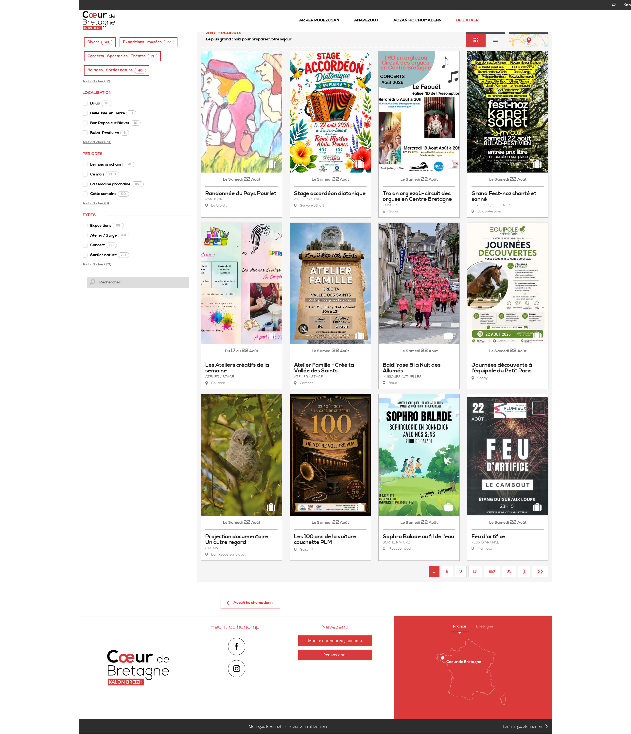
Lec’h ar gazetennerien (522, 726)
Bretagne (484, 626)
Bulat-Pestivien (108, 132)
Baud (99, 103)
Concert (102, 245)
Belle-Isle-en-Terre (111, 113)
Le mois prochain (110, 164)
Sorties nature (108, 254)
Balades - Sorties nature (115, 70)
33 (509, 571)
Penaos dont (335, 655)
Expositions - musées (147, 42)
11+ (475, 571)
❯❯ (540, 571)
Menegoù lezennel (265, 726)
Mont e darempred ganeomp (335, 640)
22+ (492, 571)
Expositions (105, 225)
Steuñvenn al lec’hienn (308, 726)
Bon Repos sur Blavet (113, 123)
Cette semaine (108, 193)
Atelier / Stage (108, 235)
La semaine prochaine (115, 184)
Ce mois (103, 174)
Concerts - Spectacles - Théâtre (121, 56)
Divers (98, 42)
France (459, 626)
